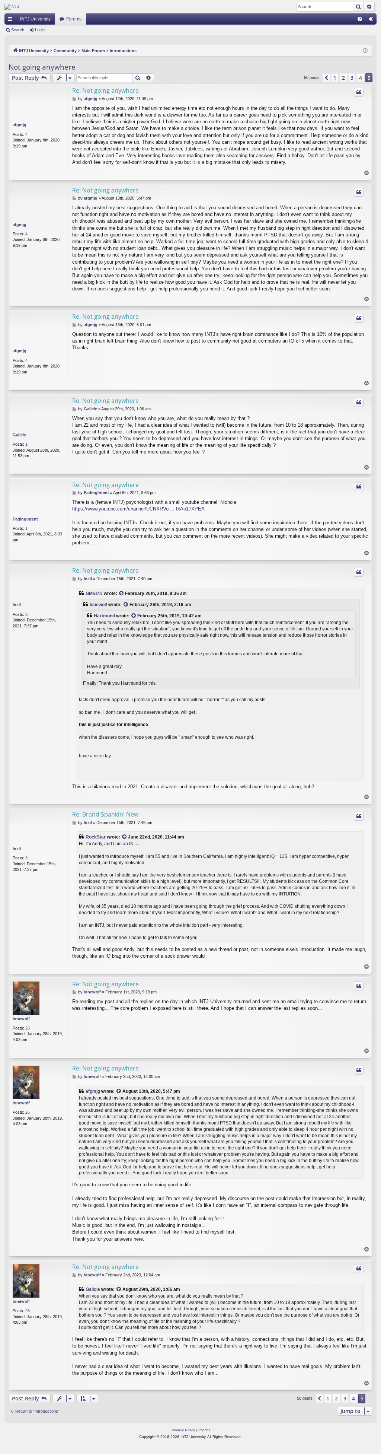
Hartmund (104, 615)
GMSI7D (94, 593)
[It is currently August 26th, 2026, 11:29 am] (365, 51)
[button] (326, 77)
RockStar (96, 837)
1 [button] (334, 77)
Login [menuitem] (372, 20)
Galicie (19, 435)
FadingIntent (25, 519)
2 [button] (343, 77)
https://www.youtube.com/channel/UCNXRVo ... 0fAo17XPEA (138, 509)
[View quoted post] (121, 593)
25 (27, 1028)
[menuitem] (359, 19)
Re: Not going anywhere (105, 90)
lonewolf (98, 604)
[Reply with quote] (359, 92)
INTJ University (35, 19)
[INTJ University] (69, 6)
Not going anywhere (42, 67)
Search (17, 30)
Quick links (11, 20)
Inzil (17, 604)
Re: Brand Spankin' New (105, 814)
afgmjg (19, 125)
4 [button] (360, 77)
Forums (73, 19)
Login (40, 30)
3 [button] (351, 77)
